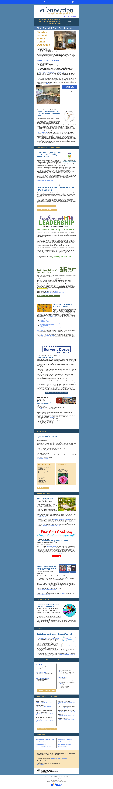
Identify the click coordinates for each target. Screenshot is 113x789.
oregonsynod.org (64, 654)
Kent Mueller (54, 757)
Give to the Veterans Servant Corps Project (56, 392)
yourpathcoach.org (41, 516)
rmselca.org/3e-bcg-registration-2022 (54, 292)
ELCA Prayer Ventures (42, 458)
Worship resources (44, 321)
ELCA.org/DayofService (52, 316)
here (56, 291)
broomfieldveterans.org (43, 408)
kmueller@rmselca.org (54, 781)
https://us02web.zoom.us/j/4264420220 (46, 589)
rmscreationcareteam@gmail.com (61, 519)
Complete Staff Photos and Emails (46, 690)
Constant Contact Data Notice (56, 780)
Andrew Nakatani (45, 757)
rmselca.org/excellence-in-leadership (62, 256)
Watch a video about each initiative (46, 206)
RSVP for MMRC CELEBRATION (70, 87)
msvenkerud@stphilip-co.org (58, 552)
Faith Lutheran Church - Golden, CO (66, 711)
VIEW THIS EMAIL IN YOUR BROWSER (70, 16)
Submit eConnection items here (59, 758)
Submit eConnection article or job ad (45, 739)
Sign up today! (56, 556)
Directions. (48, 83)
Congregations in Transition (65, 739)
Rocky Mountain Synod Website (43, 746)
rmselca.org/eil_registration (56, 257)
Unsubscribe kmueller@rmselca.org (56, 778)
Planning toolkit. (43, 320)
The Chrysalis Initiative (42, 132)
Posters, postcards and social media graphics (50, 323)
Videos (41, 326)
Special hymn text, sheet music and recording (50, 327)
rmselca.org (40, 764)
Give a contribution (62, 746)
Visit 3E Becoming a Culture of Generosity (48, 295)
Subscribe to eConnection (42, 741)
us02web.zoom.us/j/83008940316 (51, 525)
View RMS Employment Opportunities (47, 728)
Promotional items (44, 325)
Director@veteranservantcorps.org (66, 382)
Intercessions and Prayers (43, 451)
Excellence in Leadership (64, 741)
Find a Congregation (41, 744)
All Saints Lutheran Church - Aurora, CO (67, 719)
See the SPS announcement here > (45, 180)
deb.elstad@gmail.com (68, 288)
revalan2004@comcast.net (43, 594)
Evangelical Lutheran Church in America (49, 638)
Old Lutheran (40, 330)
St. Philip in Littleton (52, 546)
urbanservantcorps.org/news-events (46, 624)
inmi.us (63, 593)
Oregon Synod (42, 637)
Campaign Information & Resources (47, 209)
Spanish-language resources (46, 324)
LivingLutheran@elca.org (47, 335)
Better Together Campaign (64, 744)
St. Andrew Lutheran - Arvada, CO (66, 715)
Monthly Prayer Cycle (43, 487)
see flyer (52, 417)
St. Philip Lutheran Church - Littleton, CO (45, 702)
